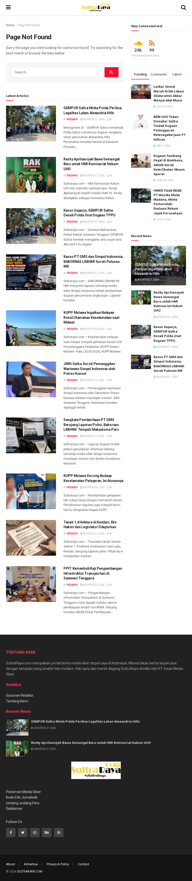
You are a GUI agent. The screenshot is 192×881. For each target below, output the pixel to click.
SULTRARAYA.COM (29, 871)
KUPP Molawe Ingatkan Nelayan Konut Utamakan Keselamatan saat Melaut (91, 317)
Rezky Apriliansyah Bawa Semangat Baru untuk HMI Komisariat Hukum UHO (92, 164)
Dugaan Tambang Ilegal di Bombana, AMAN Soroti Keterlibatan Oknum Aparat (169, 165)
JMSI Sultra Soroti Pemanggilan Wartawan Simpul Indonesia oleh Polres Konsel (89, 369)
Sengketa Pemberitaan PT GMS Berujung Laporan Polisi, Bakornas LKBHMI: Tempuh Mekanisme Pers (91, 425)
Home (10, 25)
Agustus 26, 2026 (93, 329)
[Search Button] (111, 72)
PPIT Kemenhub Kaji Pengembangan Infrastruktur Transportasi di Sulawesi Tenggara (93, 573)
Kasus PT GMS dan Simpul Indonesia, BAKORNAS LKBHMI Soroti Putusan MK (93, 261)
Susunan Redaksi (19, 695)
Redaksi (72, 119)
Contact (83, 864)
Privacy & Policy (58, 864)
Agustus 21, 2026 (93, 533)
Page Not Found (29, 25)
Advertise (31, 864)
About (10, 864)
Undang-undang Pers (23, 803)
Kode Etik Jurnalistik (22, 797)
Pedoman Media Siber (23, 792)
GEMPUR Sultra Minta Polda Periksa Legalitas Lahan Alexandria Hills (156, 269)
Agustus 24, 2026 (93, 487)
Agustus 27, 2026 (93, 119)
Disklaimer (14, 809)
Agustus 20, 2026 (93, 584)
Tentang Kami (17, 701)
